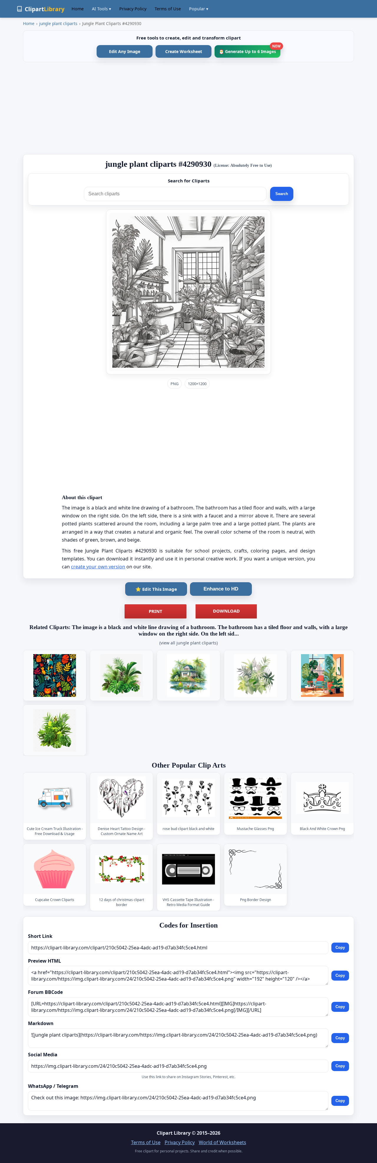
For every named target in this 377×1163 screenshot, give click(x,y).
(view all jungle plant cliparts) (188, 643)
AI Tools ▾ (101, 8)
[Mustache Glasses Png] (255, 797)
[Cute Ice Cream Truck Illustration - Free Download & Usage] (54, 797)
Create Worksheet (183, 51)
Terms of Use (168, 8)
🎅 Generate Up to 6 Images (249, 49)
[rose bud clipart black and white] (188, 797)
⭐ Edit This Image (156, 589)
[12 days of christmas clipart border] (121, 869)
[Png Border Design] (255, 869)
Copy (340, 947)
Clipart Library (174, 1133)
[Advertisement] (188, 108)
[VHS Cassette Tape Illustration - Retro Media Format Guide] (188, 869)
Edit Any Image (124, 51)
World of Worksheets (222, 1142)
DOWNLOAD (226, 611)
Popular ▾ (198, 8)
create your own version (98, 566)
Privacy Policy (132, 8)
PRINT (155, 611)
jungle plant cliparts (58, 23)
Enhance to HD (221, 589)
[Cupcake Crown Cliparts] (54, 869)
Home (78, 8)
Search (281, 194)
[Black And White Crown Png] (322, 797)
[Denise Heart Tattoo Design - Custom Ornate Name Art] (121, 797)
